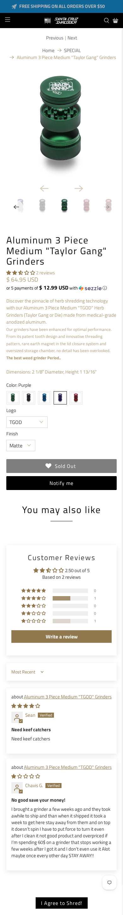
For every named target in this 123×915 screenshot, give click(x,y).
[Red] (76, 397)
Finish (12, 433)
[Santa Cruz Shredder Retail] (61, 20)
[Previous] (44, 188)
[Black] (28, 397)
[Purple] (60, 397)
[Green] (13, 397)
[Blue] (44, 397)
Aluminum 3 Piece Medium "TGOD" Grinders (68, 696)
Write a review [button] (62, 636)
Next (72, 37)
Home (48, 50)
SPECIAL (72, 50)
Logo (11, 410)
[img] (25, 705)
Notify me (61, 483)
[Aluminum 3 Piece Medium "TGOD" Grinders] (61, 124)
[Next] (79, 188)
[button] (20, 272)
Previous (54, 37)
